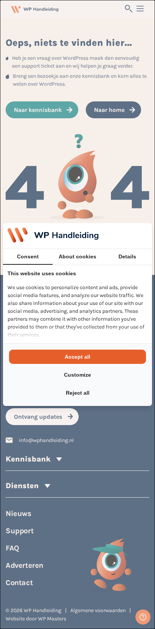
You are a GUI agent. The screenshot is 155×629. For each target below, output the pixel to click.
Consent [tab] (28, 256)
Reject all (78, 393)
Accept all (77, 357)
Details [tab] (127, 256)
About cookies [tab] (77, 256)
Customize (77, 375)
